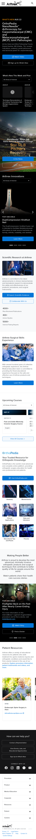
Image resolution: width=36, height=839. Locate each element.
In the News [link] (18, 159)
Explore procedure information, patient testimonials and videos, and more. (17, 647)
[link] (18, 57)
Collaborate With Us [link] (18, 301)
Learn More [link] (18, 165)
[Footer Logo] (7, 807)
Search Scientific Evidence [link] (18, 295)
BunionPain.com (22, 600)
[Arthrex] (13, 3)
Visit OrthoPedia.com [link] (18, 478)
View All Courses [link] (17, 438)
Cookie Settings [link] (7, 817)
